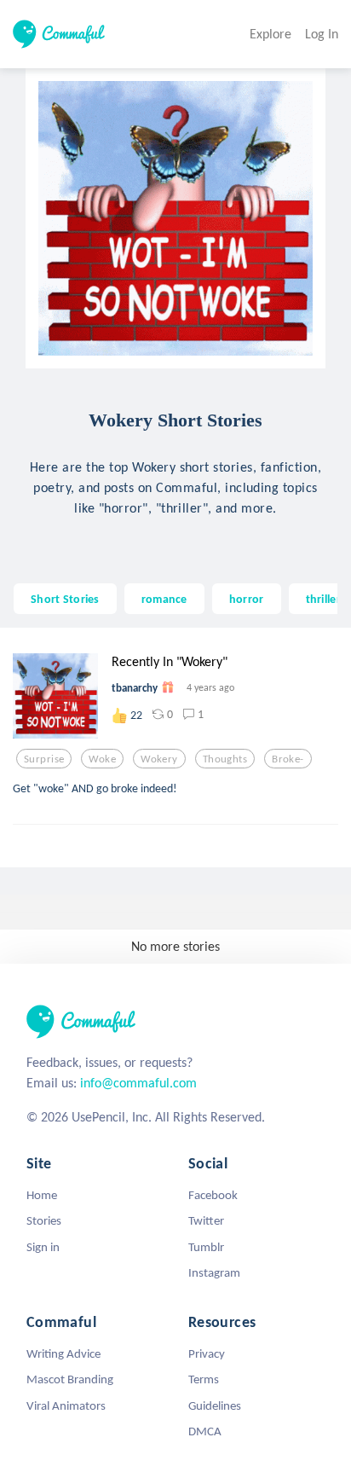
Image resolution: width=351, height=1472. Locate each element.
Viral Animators (66, 1405)
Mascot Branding (69, 1379)
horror (246, 598)
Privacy (206, 1353)
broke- (288, 759)
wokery (159, 759)
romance (164, 598)
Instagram (214, 1272)
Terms (203, 1379)
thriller (323, 598)
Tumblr (206, 1247)
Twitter (206, 1220)
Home (41, 1195)
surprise (44, 759)
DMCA (205, 1431)
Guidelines (214, 1405)
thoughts (225, 759)
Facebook (213, 1195)
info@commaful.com (138, 1083)
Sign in (43, 1247)
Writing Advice (63, 1353)
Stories (43, 1220)
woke (102, 759)
